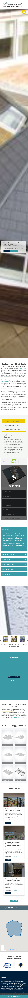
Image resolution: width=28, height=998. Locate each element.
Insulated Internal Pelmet (12, 425)
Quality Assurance (8, 564)
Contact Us (6, 251)
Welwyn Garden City (18, 988)
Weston (14, 986)
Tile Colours (6, 574)
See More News (14, 900)
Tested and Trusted (8, 554)
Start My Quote (14, 251)
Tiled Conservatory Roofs (8, 710)
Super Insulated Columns (13, 429)
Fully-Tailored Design (13, 421)
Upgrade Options (7, 569)
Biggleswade (23, 985)
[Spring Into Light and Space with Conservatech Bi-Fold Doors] (14, 870)
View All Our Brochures (14, 676)
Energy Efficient (7, 529)
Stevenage (17, 985)
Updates (15, 820)
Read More (8, 859)
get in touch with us (14, 717)
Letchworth (4, 986)
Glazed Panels (6, 559)
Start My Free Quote (15, 996)
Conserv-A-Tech (22, 368)
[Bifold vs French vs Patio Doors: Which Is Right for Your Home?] (14, 800)
